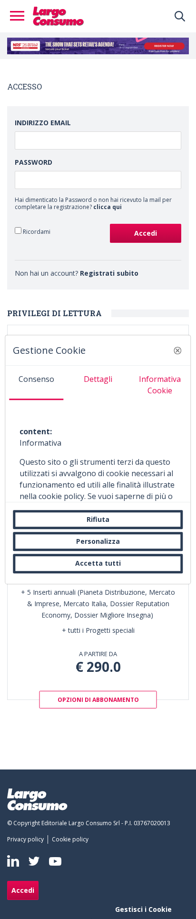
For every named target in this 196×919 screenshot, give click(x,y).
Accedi (22, 890)
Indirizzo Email (43, 122)
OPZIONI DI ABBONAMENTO (98, 699)
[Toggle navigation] (20, 16)
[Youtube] (55, 861)
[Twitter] (34, 861)
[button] (178, 350)
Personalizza (98, 541)
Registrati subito (109, 273)
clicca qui (107, 207)
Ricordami (35, 231)
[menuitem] (27, 839)
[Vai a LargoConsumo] (58, 15)
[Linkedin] (13, 861)
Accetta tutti (98, 563)
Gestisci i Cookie (143, 909)
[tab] (36, 383)
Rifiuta (98, 519)
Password (33, 162)
